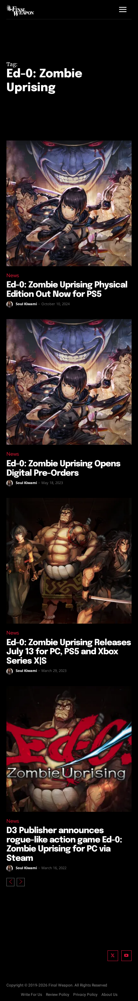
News (12, 275)
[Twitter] (113, 955)
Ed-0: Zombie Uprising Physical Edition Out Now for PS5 (66, 290)
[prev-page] (10, 882)
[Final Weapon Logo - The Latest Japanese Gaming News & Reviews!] (20, 10)
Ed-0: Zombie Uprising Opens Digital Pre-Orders (63, 469)
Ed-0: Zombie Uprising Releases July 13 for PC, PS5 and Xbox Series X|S (68, 652)
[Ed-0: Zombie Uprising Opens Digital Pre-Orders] (69, 382)
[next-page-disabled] (21, 882)
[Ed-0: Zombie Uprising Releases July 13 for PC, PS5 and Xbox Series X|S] (69, 561)
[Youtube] (126, 955)
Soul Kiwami (26, 303)
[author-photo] (10, 304)
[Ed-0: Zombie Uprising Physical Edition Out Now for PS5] (69, 203)
